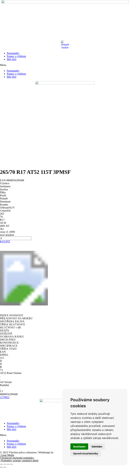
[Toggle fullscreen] (8, 464)
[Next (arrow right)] (4, 467)
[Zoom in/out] (11, 464)
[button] (65, 65)
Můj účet (11, 59)
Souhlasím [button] (79, 446)
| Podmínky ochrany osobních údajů (19, 460)
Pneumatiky (13, 53)
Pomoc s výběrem (16, 56)
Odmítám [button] (97, 446)
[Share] (4, 464)
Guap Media (7, 455)
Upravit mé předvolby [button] (85, 453)
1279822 (4, 397)
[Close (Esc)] (1, 464)
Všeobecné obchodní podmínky (17, 457)
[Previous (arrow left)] (1, 467)
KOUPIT (5, 241)
